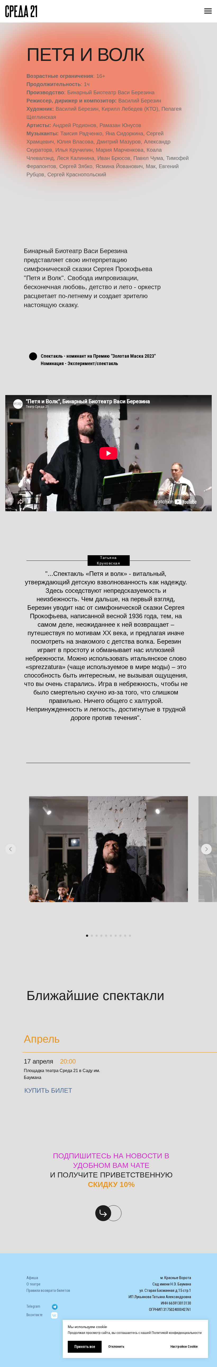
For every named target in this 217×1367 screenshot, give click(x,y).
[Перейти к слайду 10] (130, 936)
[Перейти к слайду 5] (106, 936)
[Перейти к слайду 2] (92, 936)
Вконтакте (34, 1315)
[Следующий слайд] (206, 849)
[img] (103, 1213)
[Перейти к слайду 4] (101, 936)
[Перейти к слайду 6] (111, 936)
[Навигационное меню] (208, 11)
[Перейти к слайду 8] (120, 936)
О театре (33, 1284)
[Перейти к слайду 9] (125, 936)
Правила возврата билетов (48, 1290)
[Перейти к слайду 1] (87, 936)
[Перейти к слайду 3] (97, 936)
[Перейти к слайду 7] (116, 936)
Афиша (32, 1277)
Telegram (33, 1306)
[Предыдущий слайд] (10, 849)
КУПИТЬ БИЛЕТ (48, 1090)
